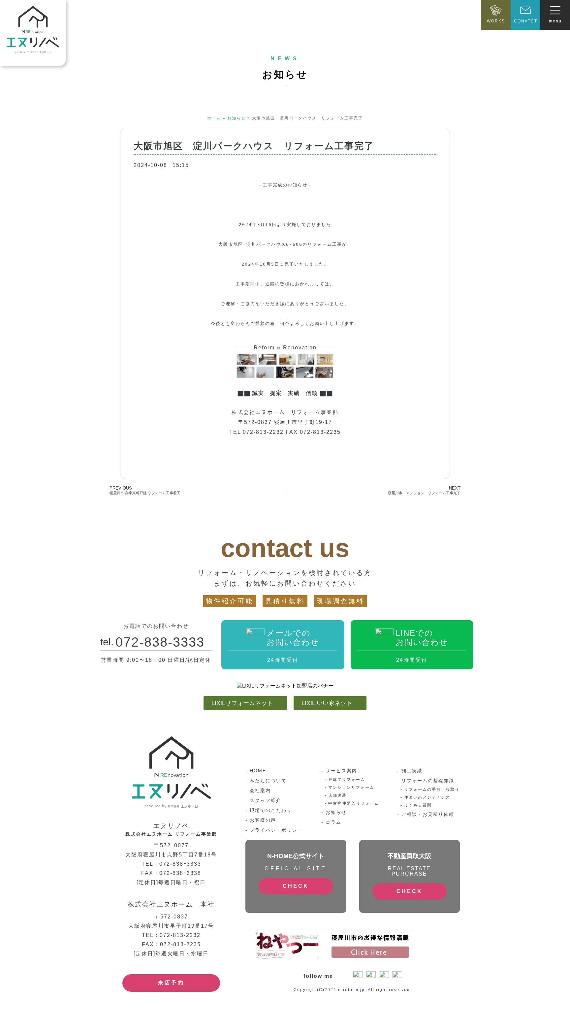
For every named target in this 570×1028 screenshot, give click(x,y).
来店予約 (171, 982)
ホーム (214, 118)
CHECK (296, 886)
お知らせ (236, 118)
